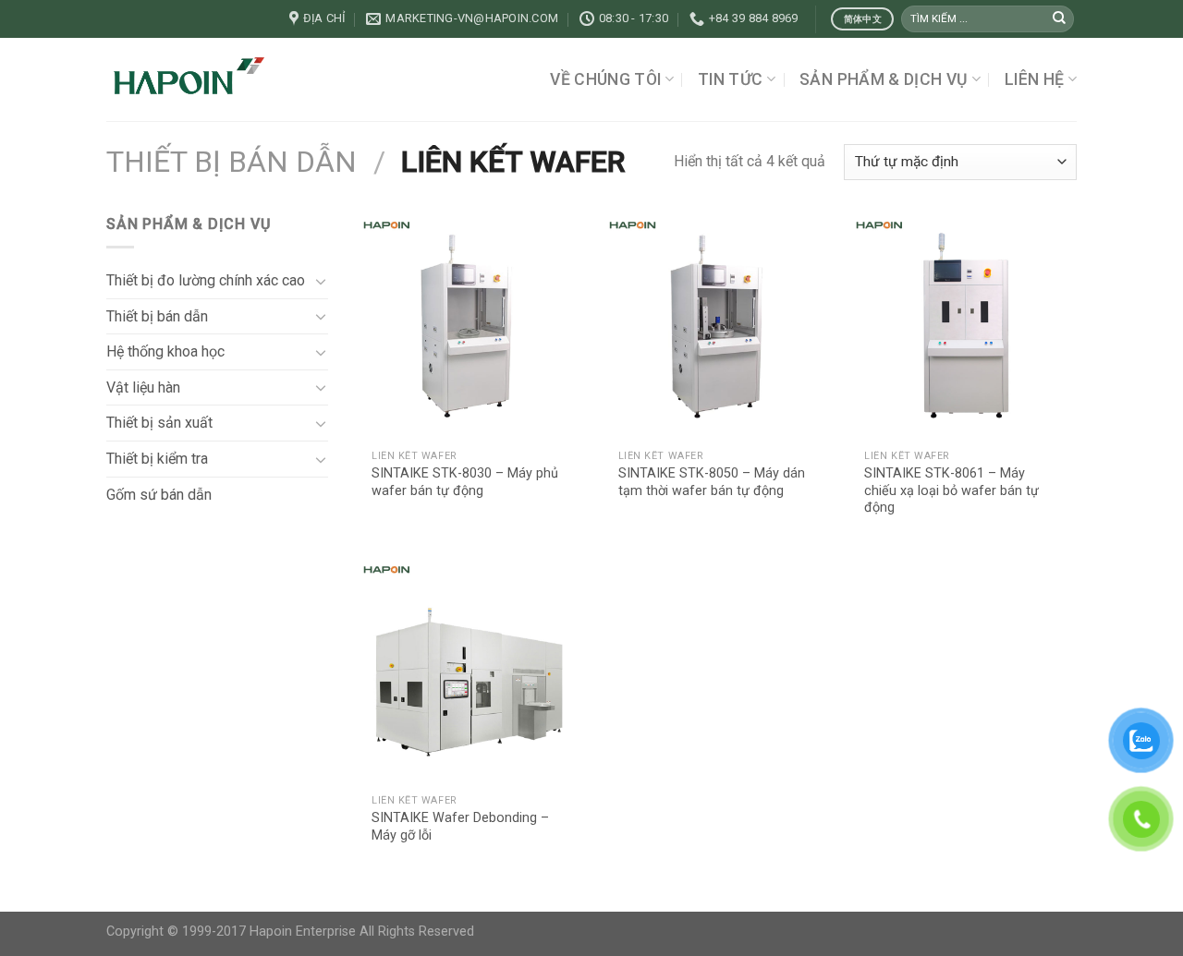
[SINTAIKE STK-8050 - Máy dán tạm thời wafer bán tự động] (716, 326)
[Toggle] (320, 281)
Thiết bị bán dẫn (231, 161)
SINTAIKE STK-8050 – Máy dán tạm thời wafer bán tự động (711, 482)
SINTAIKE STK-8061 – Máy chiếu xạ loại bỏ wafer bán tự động (951, 490)
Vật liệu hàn (143, 387)
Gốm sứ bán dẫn (159, 494)
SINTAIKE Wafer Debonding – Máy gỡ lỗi (460, 826)
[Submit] (1059, 19)
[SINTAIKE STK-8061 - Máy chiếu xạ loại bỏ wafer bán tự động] (962, 326)
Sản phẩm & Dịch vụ (883, 79)
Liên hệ (1034, 79)
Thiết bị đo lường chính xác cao (205, 280)
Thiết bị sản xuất (159, 422)
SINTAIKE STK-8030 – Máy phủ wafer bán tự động (465, 482)
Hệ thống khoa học (165, 351)
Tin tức (730, 79)
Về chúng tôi (605, 79)
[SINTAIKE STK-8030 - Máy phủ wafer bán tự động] (470, 326)
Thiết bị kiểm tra (157, 458)
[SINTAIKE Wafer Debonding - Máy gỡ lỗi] (470, 671)
